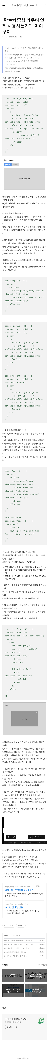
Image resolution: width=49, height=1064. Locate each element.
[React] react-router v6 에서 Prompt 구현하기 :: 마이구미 (17, 944)
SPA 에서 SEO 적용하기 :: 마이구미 (14, 956)
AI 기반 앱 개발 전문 (14, 907)
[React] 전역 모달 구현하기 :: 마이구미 (15, 948)
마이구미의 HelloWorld (16, 1018)
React (6, 935)
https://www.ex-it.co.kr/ (14, 904)
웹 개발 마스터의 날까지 (13, 1022)
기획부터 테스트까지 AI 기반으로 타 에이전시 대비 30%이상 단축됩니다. (24, 912)
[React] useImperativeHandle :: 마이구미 (17, 940)
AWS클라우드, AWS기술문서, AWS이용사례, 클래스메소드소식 (24, 894)
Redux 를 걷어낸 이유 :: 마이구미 (14, 952)
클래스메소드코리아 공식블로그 (19, 890)
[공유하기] (9, 925)
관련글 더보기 (42, 965)
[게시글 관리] (12, 925)
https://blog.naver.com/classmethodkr (20, 887)
